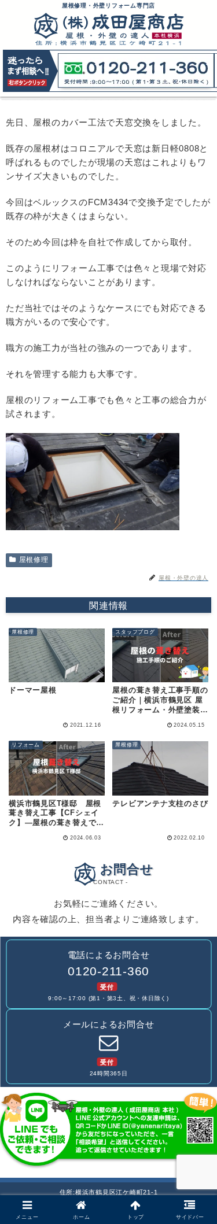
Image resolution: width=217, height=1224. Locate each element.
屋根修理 (34, 560)
